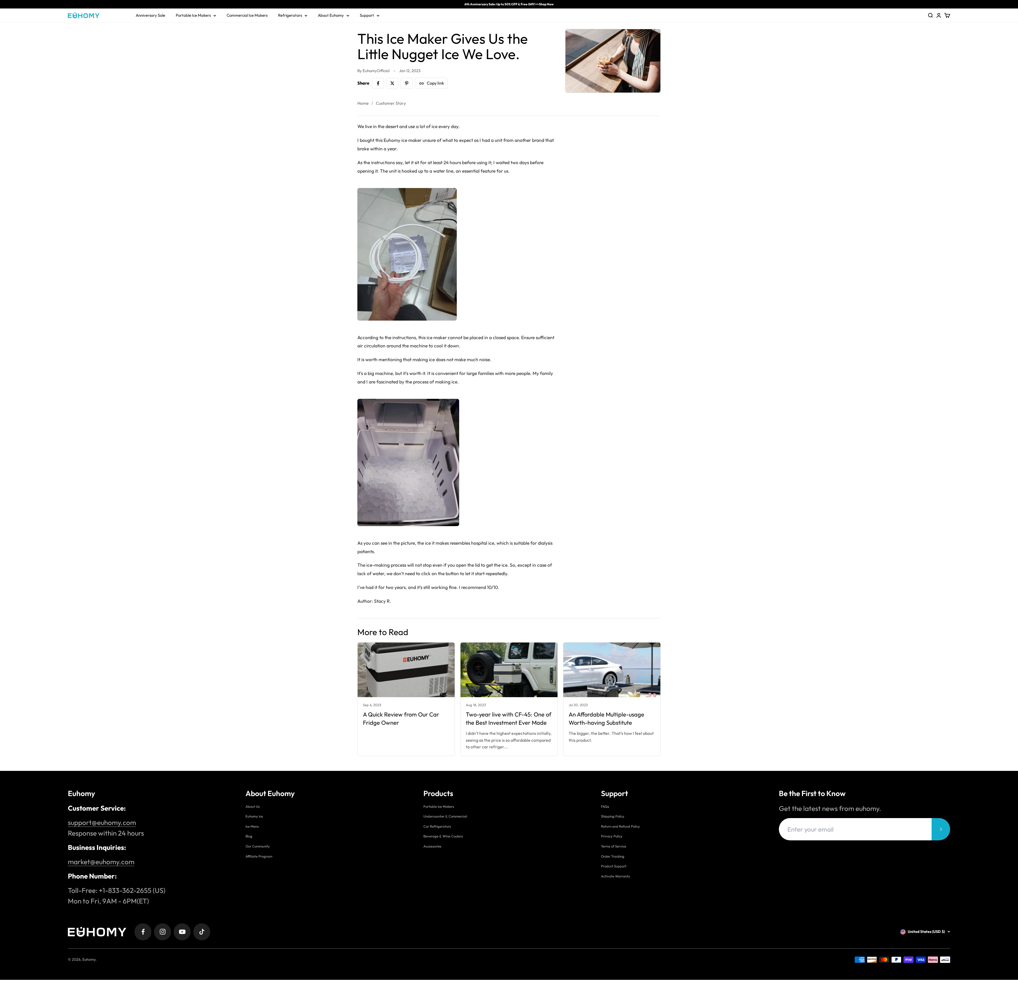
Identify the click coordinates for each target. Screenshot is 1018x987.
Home (363, 103)
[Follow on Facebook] (143, 932)
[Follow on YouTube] (182, 932)
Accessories (432, 846)
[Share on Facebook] (378, 83)
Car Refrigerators (437, 826)
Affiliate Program (258, 856)
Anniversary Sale (150, 15)
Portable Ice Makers (193, 15)
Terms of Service (613, 846)
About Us (252, 806)
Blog (248, 836)
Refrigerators (290, 15)
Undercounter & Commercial (445, 816)
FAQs (605, 806)
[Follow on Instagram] (162, 932)
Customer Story (391, 103)
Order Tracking (612, 856)
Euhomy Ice (254, 816)
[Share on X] (392, 83)
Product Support (613, 866)
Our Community (257, 846)
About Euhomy (331, 15)
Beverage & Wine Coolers (443, 836)
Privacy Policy (611, 836)
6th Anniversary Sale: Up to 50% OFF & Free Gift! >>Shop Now (509, 4)
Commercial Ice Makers (247, 15)
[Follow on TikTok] (202, 932)
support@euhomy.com (102, 822)
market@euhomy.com (101, 861)
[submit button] (941, 829)
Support (367, 15)
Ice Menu (252, 826)
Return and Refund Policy (620, 826)
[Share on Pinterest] (407, 83)
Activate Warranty (615, 876)
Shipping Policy (612, 816)
